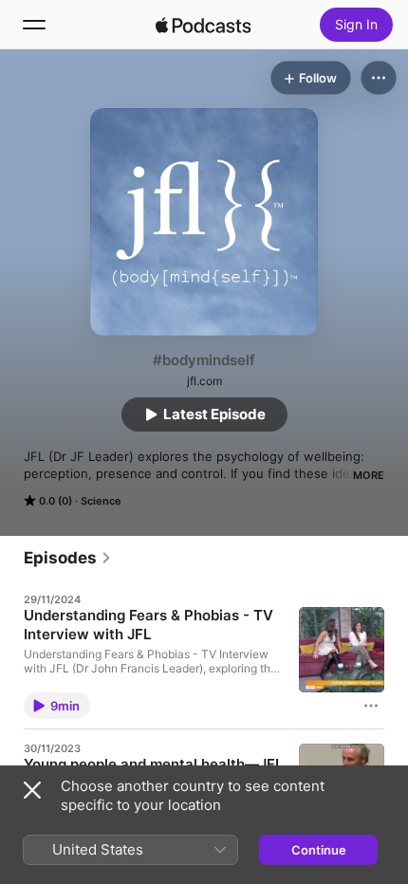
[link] (68, 557)
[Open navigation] (34, 25)
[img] (203, 24)
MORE (368, 475)
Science (101, 500)
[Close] (32, 790)
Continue (318, 849)
